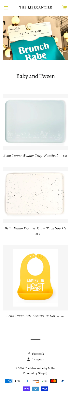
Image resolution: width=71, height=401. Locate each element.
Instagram (37, 359)
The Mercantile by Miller (40, 368)
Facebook (37, 353)
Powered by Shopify (35, 373)
